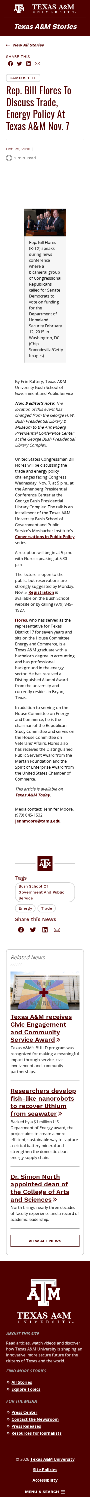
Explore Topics (26, 1389)
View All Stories (28, 45)
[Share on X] (19, 63)
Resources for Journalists (37, 1433)
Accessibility (45, 1480)
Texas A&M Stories (45, 26)
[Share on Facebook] (10, 63)
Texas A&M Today (32, 795)
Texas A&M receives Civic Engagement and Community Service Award (41, 1028)
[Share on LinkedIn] (28, 63)
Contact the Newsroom (35, 1419)
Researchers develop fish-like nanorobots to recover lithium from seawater (43, 1102)
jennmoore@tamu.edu (37, 821)
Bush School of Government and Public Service (41, 892)
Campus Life (23, 77)
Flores (21, 620)
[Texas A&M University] (45, 1302)
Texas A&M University (52, 1459)
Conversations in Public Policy (44, 536)
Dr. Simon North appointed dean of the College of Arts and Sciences (39, 1188)
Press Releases (26, 1426)
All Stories (22, 1382)
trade (46, 908)
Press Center (24, 1412)
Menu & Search (42, 1491)
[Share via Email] (37, 63)
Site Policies (45, 1469)
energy (25, 908)
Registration (41, 592)
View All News (45, 1240)
